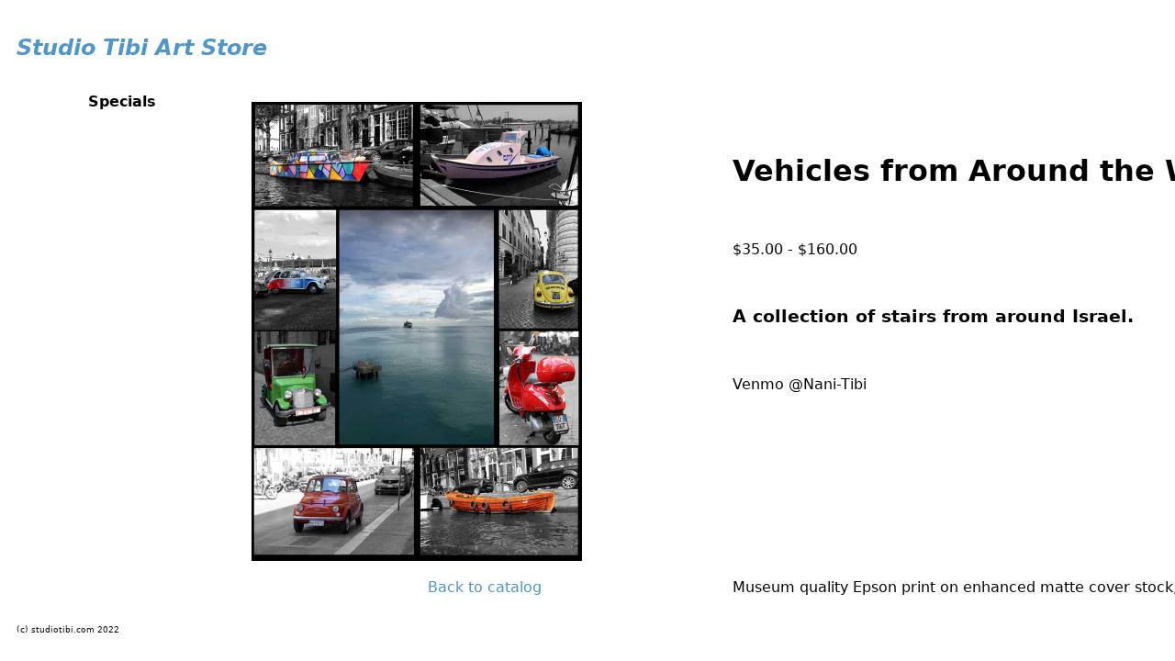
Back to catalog (485, 587)
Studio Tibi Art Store (142, 48)
